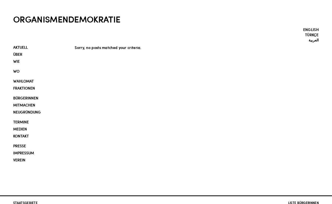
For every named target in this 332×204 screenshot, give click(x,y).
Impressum (23, 152)
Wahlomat (23, 81)
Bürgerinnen (25, 97)
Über (17, 54)
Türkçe (312, 34)
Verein (19, 159)
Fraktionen (24, 88)
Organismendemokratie (66, 19)
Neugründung (27, 112)
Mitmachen (24, 105)
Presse (19, 145)
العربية (314, 39)
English (311, 29)
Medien (20, 128)
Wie (16, 61)
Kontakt (21, 135)
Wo (16, 71)
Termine (21, 121)
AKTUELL (20, 47)
